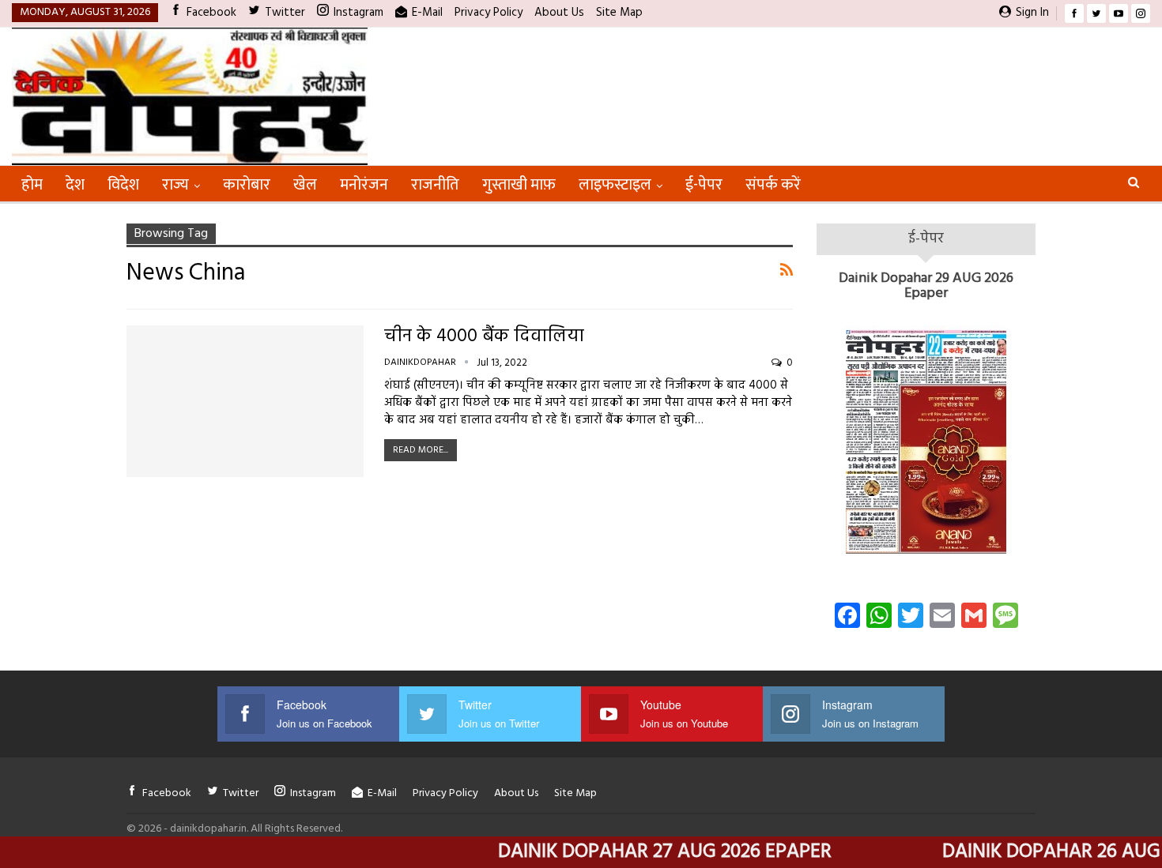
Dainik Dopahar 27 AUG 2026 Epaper (636, 852)
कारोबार (246, 184)
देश (75, 184)
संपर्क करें (773, 184)
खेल (305, 184)
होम (32, 184)
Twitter (285, 12)
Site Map (619, 12)
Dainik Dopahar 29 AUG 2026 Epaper (926, 286)
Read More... (420, 450)
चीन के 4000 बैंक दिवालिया (484, 336)
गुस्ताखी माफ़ (519, 184)
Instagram (358, 12)
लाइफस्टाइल (615, 184)
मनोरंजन (364, 184)
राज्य (175, 184)
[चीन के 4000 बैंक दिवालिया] (245, 401)
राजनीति (435, 184)
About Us (559, 12)
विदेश (123, 184)
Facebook (211, 12)
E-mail (427, 12)
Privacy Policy (489, 12)
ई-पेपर (703, 184)
